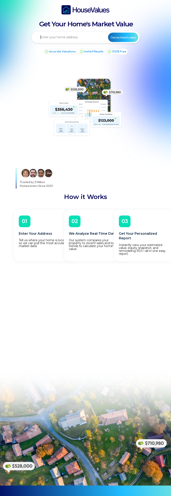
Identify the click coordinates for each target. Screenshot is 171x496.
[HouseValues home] (85, 9)
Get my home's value (123, 37)
